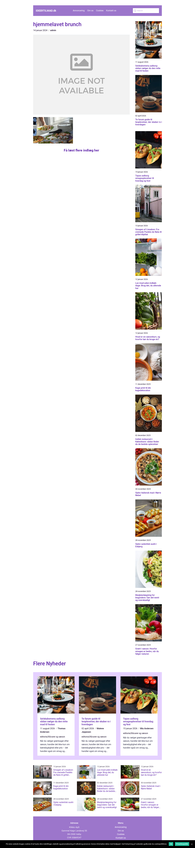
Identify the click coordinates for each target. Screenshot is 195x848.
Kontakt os (111, 10)
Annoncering (79, 10)
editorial (44, 736)
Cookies (99, 10)
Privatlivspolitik (182, 844)
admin (53, 30)
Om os (90, 10)
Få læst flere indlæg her (81, 150)
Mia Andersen (146, 728)
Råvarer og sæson (56, 736)
